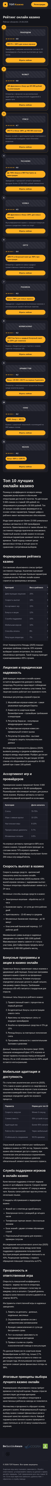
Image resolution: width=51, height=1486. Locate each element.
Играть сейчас (25, 60)
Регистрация (39, 4)
